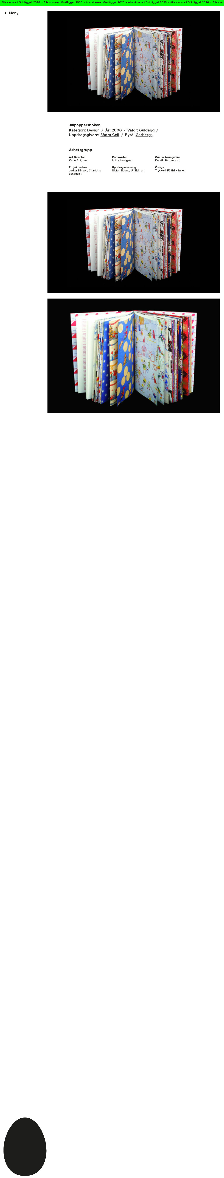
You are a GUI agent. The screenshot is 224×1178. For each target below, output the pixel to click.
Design (93, 130)
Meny (14, 13)
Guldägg (147, 130)
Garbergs (144, 135)
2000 (117, 130)
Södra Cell (109, 135)
